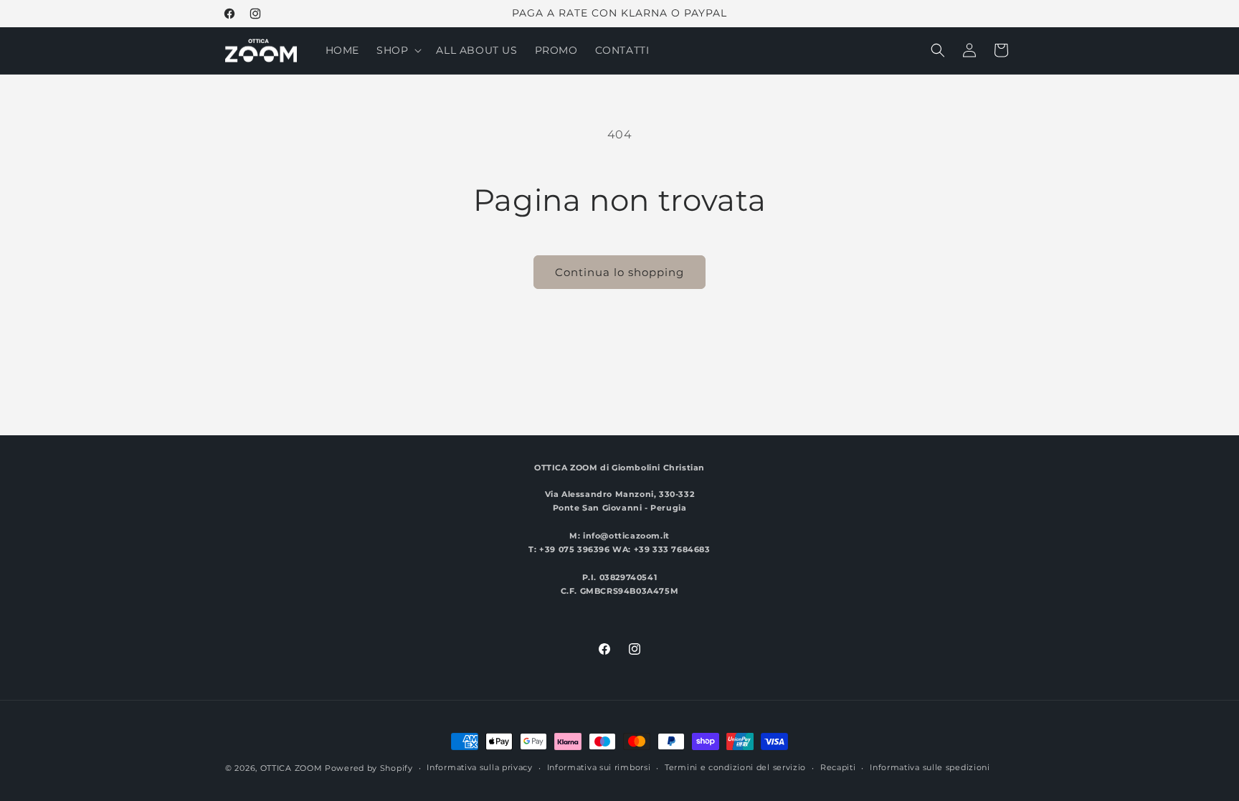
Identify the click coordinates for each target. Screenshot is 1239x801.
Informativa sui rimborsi (599, 767)
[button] (397, 50)
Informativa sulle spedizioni (930, 767)
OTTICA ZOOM (291, 768)
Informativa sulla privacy (480, 767)
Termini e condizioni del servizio (735, 767)
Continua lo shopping (619, 272)
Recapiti (838, 767)
